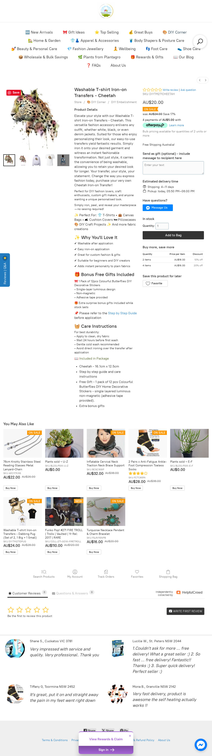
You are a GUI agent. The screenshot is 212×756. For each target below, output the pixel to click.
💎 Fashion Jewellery (85, 49)
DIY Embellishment (124, 102)
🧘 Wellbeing (124, 49)
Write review (170, 89)
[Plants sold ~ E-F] (189, 443)
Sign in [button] (104, 750)
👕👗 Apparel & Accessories (94, 40)
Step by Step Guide (122, 313)
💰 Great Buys (141, 32)
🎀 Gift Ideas (74, 32)
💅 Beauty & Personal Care (34, 49)
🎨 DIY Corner (175, 32)
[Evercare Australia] (106, 11)
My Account (75, 576)
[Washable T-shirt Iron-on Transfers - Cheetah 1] (23, 160)
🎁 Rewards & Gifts (146, 57)
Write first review (187, 611)
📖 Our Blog (183, 57)
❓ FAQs (93, 65)
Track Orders (106, 576)
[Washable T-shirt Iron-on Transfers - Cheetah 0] (9, 160)
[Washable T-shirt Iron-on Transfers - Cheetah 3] (50, 160)
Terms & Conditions (55, 740)
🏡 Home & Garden (44, 40)
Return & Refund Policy (139, 740)
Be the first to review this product (29, 616)
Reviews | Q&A (5, 273)
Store (78, 102)
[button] (158, 207)
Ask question (188, 89)
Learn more (176, 125)
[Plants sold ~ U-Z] (64, 443)
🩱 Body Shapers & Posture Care (156, 40)
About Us (118, 65)
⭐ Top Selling (107, 32)
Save (16, 92)
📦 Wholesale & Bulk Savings (43, 57)
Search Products (44, 576)
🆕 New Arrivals (39, 32)
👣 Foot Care (156, 49)
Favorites (137, 576)
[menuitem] (200, 80)
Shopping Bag (168, 576)
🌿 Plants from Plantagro (99, 57)
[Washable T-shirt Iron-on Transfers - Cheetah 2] (36, 160)
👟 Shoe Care (189, 49)
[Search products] (200, 41)
